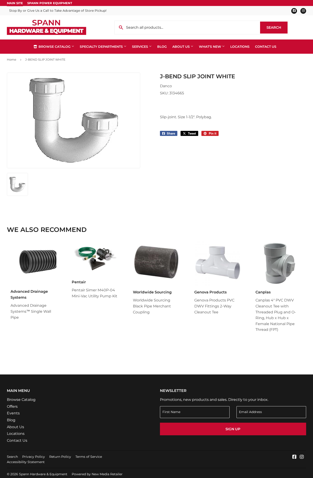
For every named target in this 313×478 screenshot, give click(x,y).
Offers (12, 406)
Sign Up (232, 429)
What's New (210, 46)
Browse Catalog (54, 46)
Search (277, 27)
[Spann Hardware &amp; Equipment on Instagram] (302, 457)
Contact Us (265, 46)
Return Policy (60, 456)
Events (13, 413)
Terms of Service (88, 456)
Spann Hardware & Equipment (43, 474)
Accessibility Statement (26, 462)
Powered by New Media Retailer (97, 474)
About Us (181, 46)
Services (140, 46)
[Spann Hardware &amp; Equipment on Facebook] (294, 457)
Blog (162, 46)
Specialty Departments (102, 46)
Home (11, 59)
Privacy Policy (33, 456)
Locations (240, 46)
